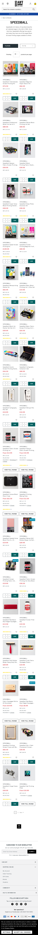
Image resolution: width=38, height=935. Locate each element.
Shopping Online (8, 867)
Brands (5, 879)
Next (21, 812)
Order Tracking (7, 873)
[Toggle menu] (2, 3)
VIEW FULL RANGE (10, 470)
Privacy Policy (9, 928)
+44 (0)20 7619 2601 (26, 912)
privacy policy (15, 855)
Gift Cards (6, 876)
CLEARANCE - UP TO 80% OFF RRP (19, 14)
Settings (6, 932)
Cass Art (4, 862)
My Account (6, 871)
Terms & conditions (22, 855)
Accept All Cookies (22, 932)
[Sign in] (30, 3)
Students (5, 882)
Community (6, 888)
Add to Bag (14, 98)
